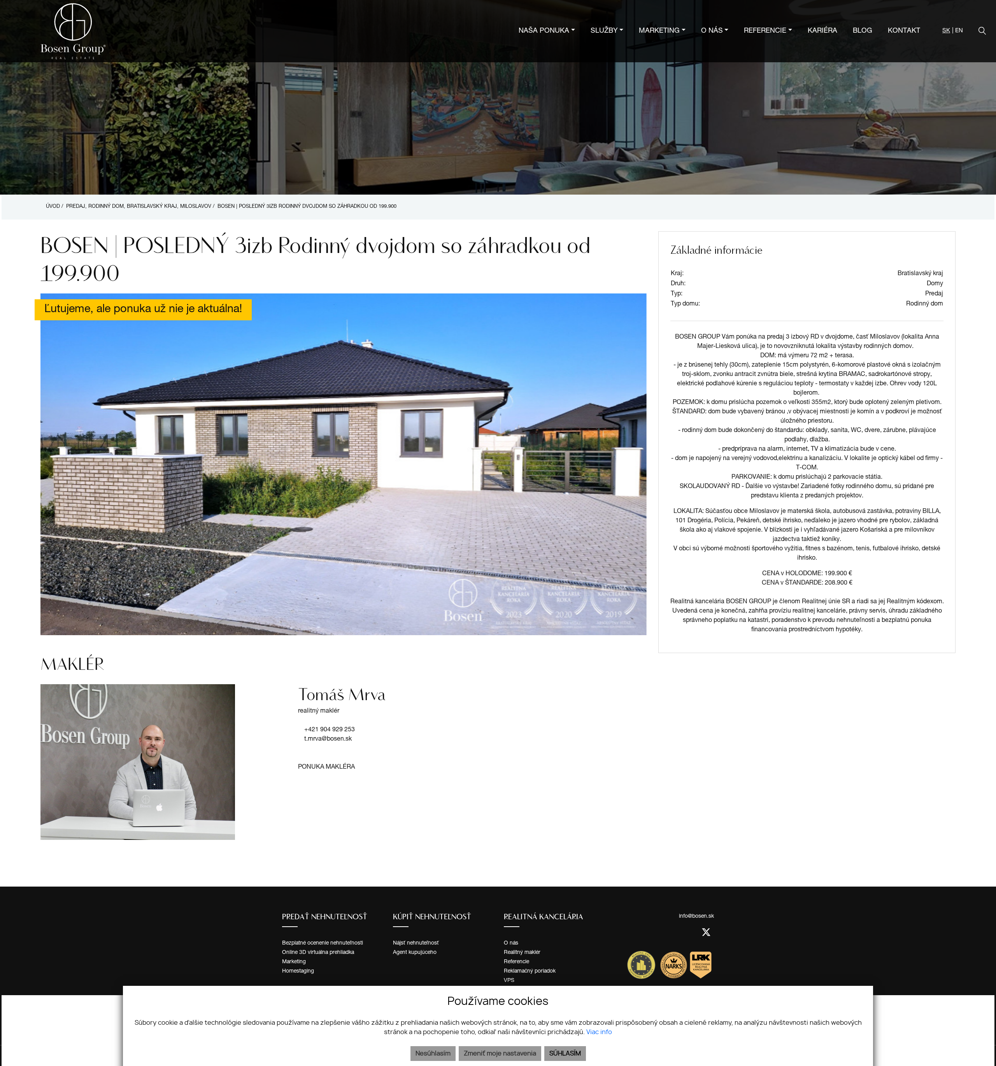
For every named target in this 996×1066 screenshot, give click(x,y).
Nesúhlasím (433, 1053)
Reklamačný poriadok (530, 971)
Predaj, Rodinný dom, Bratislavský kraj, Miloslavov (139, 206)
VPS (509, 980)
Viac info (599, 1032)
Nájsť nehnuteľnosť (416, 943)
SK (946, 31)
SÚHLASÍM (565, 1053)
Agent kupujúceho (415, 952)
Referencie (516, 962)
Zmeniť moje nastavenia (500, 1053)
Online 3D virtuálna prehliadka (318, 952)
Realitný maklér (522, 952)
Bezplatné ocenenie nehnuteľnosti (322, 943)
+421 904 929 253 (329, 730)
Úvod (52, 206)
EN (959, 31)
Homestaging (298, 971)
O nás (511, 943)
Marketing (294, 962)
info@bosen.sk (696, 916)
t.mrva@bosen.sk (328, 739)
